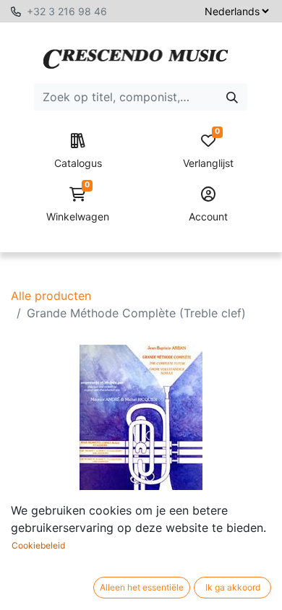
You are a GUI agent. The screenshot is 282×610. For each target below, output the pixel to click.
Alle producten (51, 295)
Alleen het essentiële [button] (142, 587)
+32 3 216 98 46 (67, 11)
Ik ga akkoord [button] (232, 587)
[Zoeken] (232, 97)
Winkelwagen (77, 205)
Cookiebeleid (38, 545)
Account (208, 216)
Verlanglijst (208, 151)
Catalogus (78, 163)
